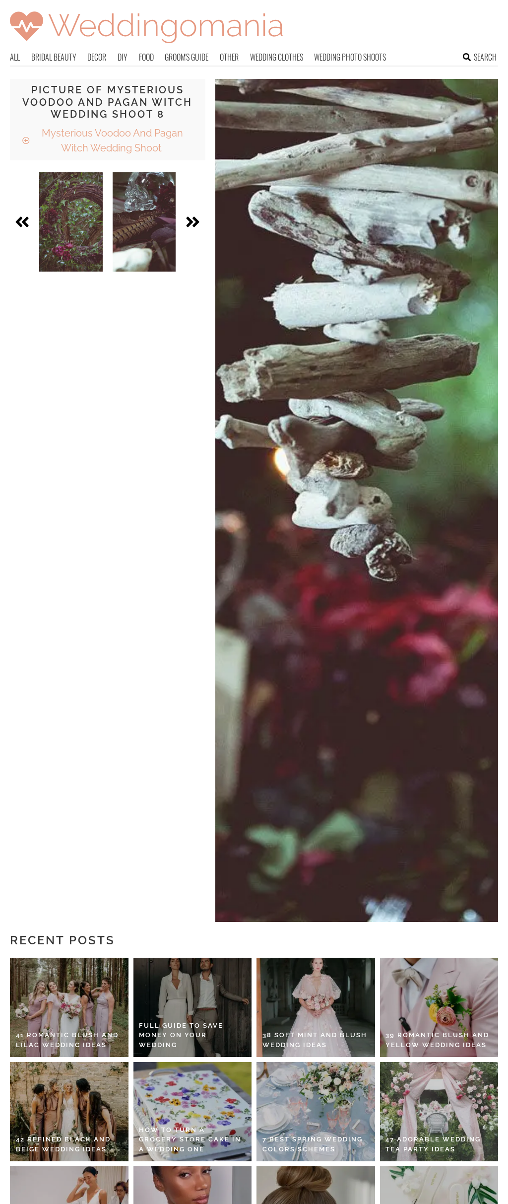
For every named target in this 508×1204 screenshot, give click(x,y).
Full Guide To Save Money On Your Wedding (181, 1035)
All (15, 57)
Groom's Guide (186, 57)
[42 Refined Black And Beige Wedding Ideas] (69, 1111)
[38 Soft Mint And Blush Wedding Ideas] (315, 1007)
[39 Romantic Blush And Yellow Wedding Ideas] (439, 1007)
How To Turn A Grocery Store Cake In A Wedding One (190, 1139)
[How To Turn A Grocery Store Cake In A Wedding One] (192, 1111)
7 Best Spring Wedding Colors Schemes (312, 1144)
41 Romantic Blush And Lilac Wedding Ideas (67, 1040)
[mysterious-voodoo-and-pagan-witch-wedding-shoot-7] (71, 222)
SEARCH (485, 57)
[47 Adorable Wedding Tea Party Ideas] (439, 1111)
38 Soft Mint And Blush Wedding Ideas (314, 1040)
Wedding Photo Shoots (350, 57)
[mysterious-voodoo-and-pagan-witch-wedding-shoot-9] (144, 222)
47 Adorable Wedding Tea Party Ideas (433, 1144)
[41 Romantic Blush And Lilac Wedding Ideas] (69, 1007)
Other (229, 57)
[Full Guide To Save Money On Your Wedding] (192, 1007)
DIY (122, 57)
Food (146, 57)
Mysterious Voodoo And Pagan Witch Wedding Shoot (111, 140)
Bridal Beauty (53, 57)
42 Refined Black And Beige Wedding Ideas (63, 1144)
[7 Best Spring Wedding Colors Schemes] (315, 1111)
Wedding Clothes (276, 57)
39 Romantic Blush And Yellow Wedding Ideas (437, 1040)
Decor (96, 57)
